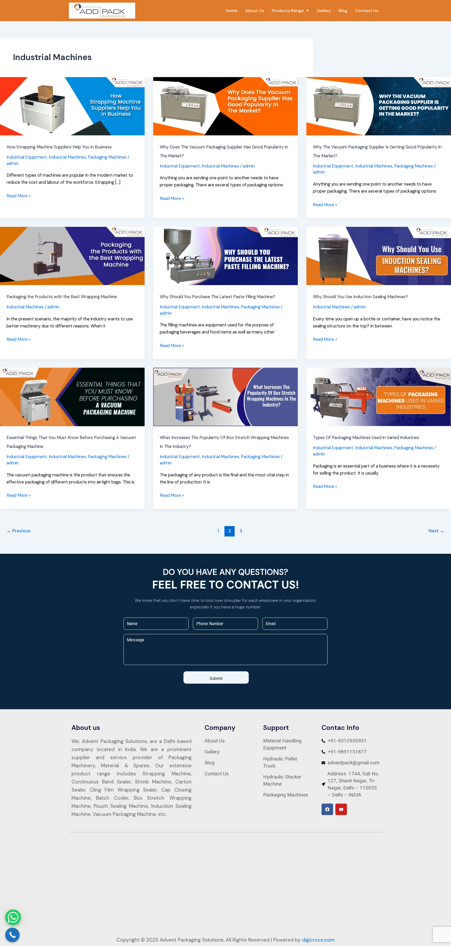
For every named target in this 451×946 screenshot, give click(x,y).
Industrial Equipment (27, 157)
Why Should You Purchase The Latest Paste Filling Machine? (217, 296)
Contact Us (366, 10)
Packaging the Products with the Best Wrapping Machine (62, 296)
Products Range (288, 10)
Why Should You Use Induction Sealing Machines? (360, 296)
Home (232, 10)
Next (436, 531)
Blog (343, 10)
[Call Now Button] (12, 935)
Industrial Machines (67, 157)
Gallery (324, 10)
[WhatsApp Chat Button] (13, 917)
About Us (254, 10)
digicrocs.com (318, 940)
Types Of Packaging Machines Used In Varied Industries (366, 437)
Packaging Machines (107, 157)
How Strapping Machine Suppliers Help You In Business (59, 147)
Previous (19, 531)
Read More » (19, 195)
